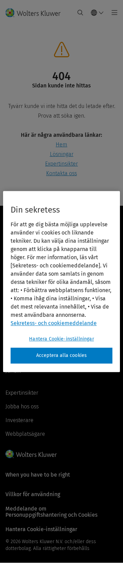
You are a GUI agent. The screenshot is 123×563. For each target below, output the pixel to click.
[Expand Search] (80, 13)
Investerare (19, 420)
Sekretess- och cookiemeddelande (54, 323)
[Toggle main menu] (113, 13)
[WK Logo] (31, 454)
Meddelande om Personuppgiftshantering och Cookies (51, 511)
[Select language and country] (97, 13)
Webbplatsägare (25, 434)
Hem (61, 144)
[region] (61, 281)
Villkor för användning (32, 494)
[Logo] (35, 12)
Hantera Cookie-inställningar (61, 339)
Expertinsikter (61, 163)
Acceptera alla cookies (61, 355)
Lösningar (61, 154)
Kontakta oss (61, 173)
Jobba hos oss (22, 406)
